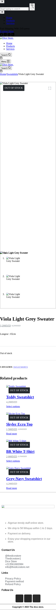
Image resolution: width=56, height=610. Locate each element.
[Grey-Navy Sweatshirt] (31, 468)
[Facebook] (19, 598)
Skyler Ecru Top (19, 424)
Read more (11, 433)
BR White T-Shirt (20, 451)
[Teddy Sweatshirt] (31, 386)
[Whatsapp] (36, 598)
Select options (13, 406)
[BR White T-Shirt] (31, 441)
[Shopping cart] (1, 58)
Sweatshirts (20, 367)
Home (9, 43)
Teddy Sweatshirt (20, 397)
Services (10, 49)
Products (10, 46)
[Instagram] (28, 598)
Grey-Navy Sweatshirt (24, 479)
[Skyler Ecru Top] (31, 413)
